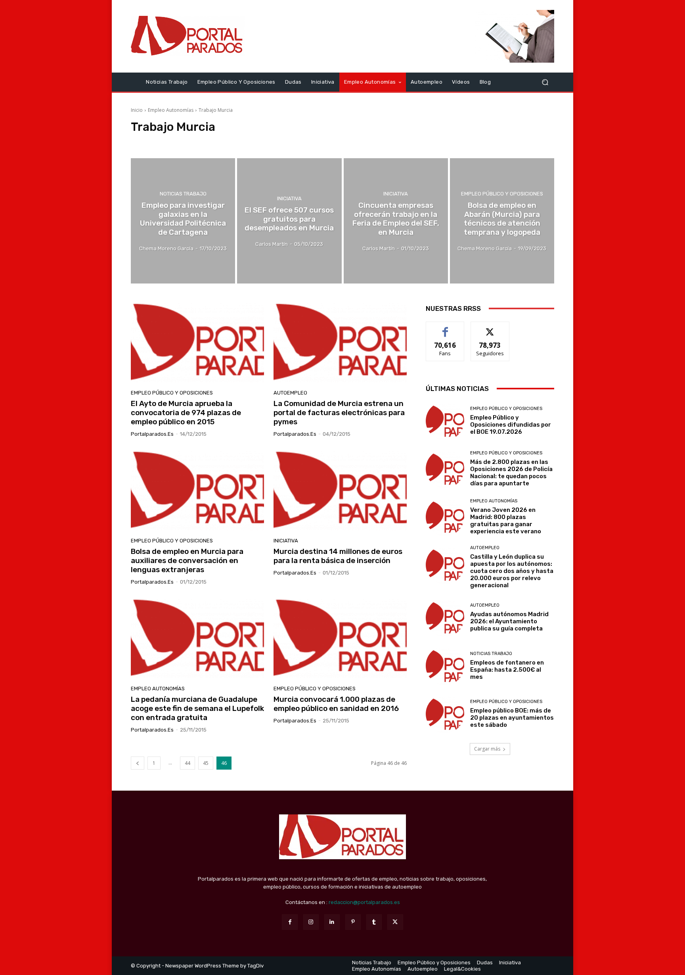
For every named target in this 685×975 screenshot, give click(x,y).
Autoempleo (290, 392)
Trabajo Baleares (281, 142)
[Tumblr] (374, 922)
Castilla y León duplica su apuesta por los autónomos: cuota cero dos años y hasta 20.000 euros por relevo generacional (511, 571)
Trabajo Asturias (238, 142)
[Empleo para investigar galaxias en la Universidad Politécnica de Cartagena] (183, 220)
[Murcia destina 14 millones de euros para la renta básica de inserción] (340, 490)
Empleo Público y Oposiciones (502, 193)
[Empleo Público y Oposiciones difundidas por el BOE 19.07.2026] (445, 421)
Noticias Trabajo (183, 193)
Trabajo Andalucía (153, 142)
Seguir (490, 328)
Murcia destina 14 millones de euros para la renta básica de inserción (338, 556)
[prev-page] (137, 763)
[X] (395, 922)
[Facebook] (289, 922)
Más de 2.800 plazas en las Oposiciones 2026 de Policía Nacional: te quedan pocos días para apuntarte (511, 472)
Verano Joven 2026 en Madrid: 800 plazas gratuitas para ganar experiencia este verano (505, 520)
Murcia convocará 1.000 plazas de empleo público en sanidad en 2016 (336, 704)
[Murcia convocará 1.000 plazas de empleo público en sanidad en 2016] (340, 638)
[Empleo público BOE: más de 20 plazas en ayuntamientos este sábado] (445, 714)
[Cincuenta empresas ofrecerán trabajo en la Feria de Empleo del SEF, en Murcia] (396, 220)
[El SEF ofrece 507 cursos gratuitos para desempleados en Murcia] (289, 220)
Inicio (137, 110)
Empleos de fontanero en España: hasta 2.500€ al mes (507, 669)
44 (187, 763)
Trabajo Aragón (196, 142)
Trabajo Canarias (325, 142)
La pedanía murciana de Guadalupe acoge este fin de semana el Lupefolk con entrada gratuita (197, 708)
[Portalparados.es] (188, 36)
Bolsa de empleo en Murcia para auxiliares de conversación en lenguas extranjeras (187, 560)
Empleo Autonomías (170, 110)
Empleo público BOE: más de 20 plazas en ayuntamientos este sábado (512, 717)
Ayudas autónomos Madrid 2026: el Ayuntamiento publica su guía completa (509, 621)
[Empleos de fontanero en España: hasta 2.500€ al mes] (445, 665)
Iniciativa (289, 198)
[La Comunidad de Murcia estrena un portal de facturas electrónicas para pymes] (340, 343)
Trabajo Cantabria (370, 142)
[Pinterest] (353, 922)
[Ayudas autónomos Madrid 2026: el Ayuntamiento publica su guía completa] (445, 617)
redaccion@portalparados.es (364, 902)
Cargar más (487, 748)
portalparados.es (152, 434)
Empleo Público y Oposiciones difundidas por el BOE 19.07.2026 (510, 424)
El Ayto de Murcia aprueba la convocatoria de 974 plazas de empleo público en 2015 (186, 412)
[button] (545, 82)
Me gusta (445, 328)
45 (206, 763)
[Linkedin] (332, 922)
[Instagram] (311, 922)
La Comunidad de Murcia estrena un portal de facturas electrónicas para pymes (339, 412)
